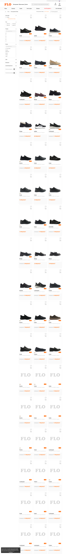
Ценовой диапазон (8, 65)
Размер (6, 28)
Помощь (56, 0)
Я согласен (11, 552)
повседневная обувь (11, 18)
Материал (7, 62)
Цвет (6, 59)
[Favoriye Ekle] (31, 15)
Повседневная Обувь (14, 11)
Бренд (6, 44)
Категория (7, 15)
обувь (8, 17)
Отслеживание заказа (50, 0)
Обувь (8, 11)
